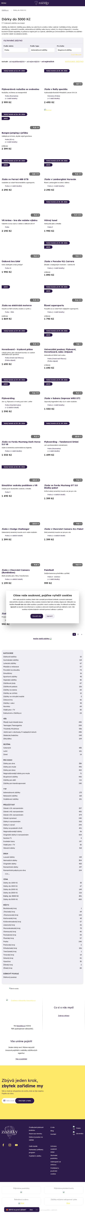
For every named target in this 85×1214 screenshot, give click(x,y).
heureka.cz (21, 1026)
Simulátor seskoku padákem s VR (19, 485)
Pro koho (60, 46)
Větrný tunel (50, 220)
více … (7, 874)
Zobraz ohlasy (63, 1016)
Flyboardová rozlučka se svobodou (20, 89)
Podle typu (34, 46)
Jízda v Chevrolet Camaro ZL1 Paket (63, 529)
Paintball (49, 570)
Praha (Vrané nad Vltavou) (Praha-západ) (14, 359)
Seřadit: (5, 62)
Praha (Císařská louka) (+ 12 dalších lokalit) (13, 406)
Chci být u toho (25, 1101)
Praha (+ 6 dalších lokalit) (56, 495)
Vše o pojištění (21, 1059)
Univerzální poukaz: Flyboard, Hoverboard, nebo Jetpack (60, 350)
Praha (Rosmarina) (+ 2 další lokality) (11, 97)
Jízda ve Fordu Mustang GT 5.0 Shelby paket (61, 486)
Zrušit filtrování (76, 55)
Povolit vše (37, 616)
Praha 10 (8, 268)
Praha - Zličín (9, 312)
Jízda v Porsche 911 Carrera (59, 261)
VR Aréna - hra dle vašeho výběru (19, 220)
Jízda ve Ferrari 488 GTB (15, 179)
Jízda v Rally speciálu (55, 89)
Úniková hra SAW (11, 261)
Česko (78, 1128)
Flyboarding (8, 398)
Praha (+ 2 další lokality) (13, 186)
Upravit (50, 616)
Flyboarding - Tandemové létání (61, 441)
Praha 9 (50, 227)
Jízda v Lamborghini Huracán (60, 179)
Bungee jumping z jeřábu (15, 133)
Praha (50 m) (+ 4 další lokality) (11, 141)
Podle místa (8, 46)
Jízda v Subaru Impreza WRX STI (62, 398)
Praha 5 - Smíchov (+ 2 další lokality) (53, 578)
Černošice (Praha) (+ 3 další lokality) (53, 97)
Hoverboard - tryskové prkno (17, 349)
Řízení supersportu (54, 305)
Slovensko (79, 1134)
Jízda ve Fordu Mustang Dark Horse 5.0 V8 (21, 443)
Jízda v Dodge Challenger (15, 529)
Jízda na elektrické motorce (17, 305)
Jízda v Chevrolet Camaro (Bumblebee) (16, 571)
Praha (7, 227)
